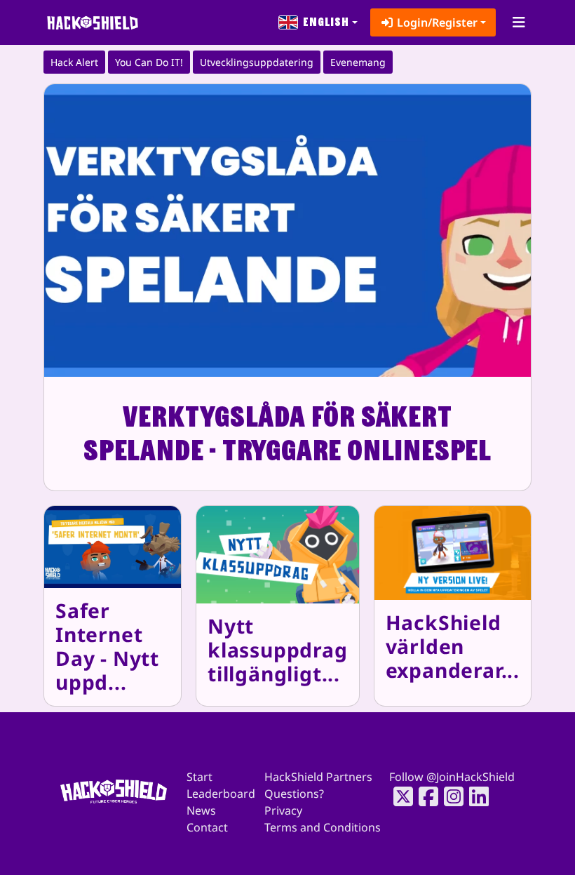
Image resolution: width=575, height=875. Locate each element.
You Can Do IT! (149, 62)
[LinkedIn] (475, 796)
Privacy (283, 810)
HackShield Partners (318, 776)
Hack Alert (74, 62)
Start (199, 776)
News (201, 810)
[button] (318, 22)
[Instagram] (449, 796)
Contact (207, 827)
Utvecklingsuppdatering (256, 62)
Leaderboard (221, 793)
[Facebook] (424, 796)
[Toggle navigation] (518, 22)
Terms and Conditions (322, 827)
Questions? (294, 793)
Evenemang (358, 62)
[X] (399, 796)
